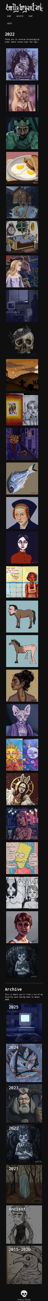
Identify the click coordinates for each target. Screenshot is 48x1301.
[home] (23, 8)
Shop (31, 16)
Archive (19, 16)
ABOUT (9, 23)
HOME (9, 16)
